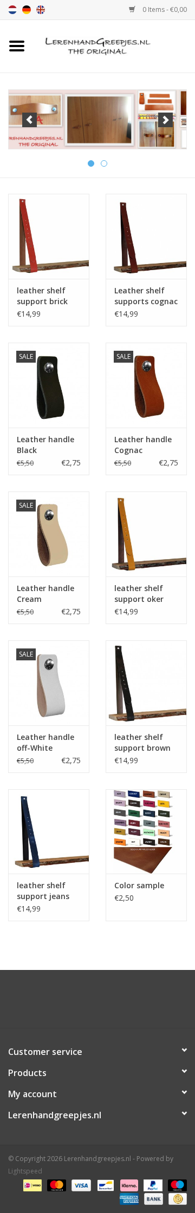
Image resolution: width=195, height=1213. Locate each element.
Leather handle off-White (45, 742)
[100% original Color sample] (146, 831)
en (40, 9)
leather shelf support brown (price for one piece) (142, 742)
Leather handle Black (45, 444)
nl (12, 9)
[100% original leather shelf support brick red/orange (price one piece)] (48, 236)
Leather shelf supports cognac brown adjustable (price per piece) (146, 296)
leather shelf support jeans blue (43, 891)
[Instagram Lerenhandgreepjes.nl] (107, 1003)
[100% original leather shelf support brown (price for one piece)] (146, 682)
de (26, 9)
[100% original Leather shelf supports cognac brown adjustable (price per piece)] (146, 236)
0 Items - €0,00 (164, 9)
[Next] (165, 120)
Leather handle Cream (45, 593)
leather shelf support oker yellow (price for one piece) (145, 594)
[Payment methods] (31, 1184)
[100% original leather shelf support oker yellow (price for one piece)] (146, 533)
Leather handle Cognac (143, 444)
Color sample (139, 885)
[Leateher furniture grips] (114, 45)
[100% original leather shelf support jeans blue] (48, 831)
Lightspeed (25, 1171)
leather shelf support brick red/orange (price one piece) (47, 296)
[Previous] (29, 120)
